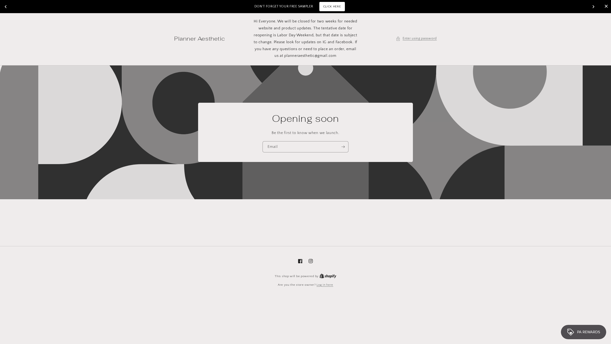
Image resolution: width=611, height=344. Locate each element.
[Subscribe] (343, 146)
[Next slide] (593, 6)
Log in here (324, 284)
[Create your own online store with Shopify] (328, 276)
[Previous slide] (6, 6)
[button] (416, 39)
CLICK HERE (332, 6)
